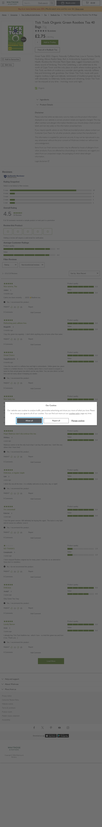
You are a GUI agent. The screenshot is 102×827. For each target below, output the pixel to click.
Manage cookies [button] (77, 420)
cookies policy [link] (74, 413)
